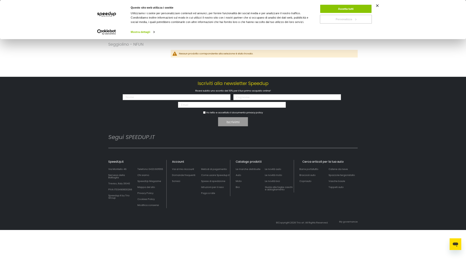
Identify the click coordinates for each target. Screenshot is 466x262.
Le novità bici (272, 181)
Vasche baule (337, 181)
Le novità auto (273, 169)
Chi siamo (143, 175)
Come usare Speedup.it (215, 175)
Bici (238, 187)
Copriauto (305, 181)
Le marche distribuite (248, 169)
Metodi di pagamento (214, 169)
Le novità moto (273, 175)
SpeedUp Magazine (149, 181)
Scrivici (176, 181)
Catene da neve (338, 169)
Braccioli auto (307, 175)
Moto (239, 181)
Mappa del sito (146, 187)
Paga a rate (208, 193)
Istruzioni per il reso (212, 187)
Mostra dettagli (140, 31)
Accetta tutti (346, 8)
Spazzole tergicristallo (342, 175)
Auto (238, 175)
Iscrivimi (233, 122)
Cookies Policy (146, 199)
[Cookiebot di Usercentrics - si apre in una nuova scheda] (107, 32)
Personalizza (344, 19)
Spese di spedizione (213, 181)
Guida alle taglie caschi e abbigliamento (279, 188)
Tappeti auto (336, 187)
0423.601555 (156, 169)
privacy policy (254, 112)
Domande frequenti (183, 175)
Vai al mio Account (183, 169)
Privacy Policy (145, 193)
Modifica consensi (148, 205)
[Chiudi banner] (377, 7)
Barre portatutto (308, 169)
